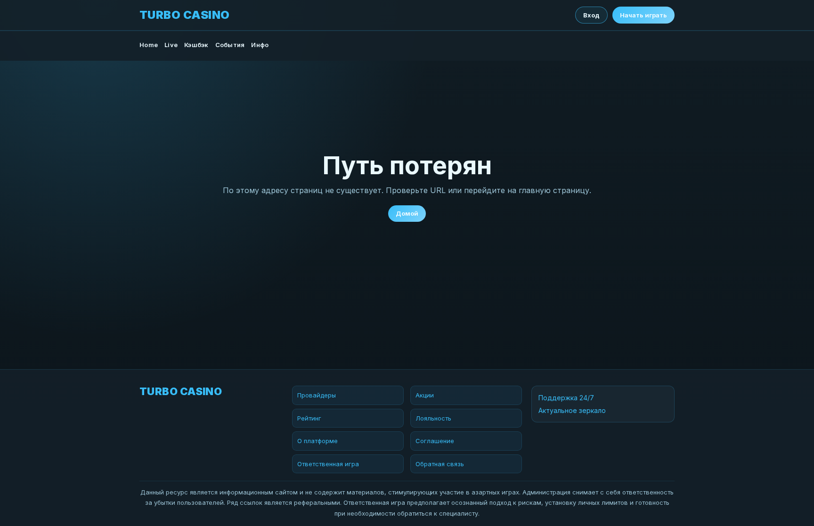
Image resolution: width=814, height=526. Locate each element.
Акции (424, 395)
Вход (591, 15)
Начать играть (643, 15)
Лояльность (433, 418)
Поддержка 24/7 (566, 398)
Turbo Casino (184, 15)
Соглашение (434, 441)
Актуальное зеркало (572, 410)
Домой (407, 213)
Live (171, 45)
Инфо (260, 45)
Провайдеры (316, 395)
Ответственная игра (328, 464)
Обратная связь (439, 464)
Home (148, 45)
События (230, 45)
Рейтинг (309, 418)
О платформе (317, 441)
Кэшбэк (196, 45)
